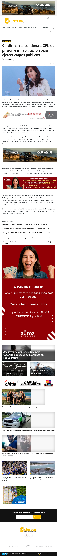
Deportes (27, 27)
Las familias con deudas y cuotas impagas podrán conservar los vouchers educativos (26, 228)
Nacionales (44, 27)
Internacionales (17, 27)
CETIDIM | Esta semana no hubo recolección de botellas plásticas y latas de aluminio (41, 372)
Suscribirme (37, 516)
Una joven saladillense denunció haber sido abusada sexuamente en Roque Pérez (23, 354)
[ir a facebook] (26, 535)
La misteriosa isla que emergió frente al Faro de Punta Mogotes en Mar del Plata (42, 478)
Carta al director (24, 541)
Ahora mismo (6, 27)
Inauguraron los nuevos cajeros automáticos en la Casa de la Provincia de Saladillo (25, 224)
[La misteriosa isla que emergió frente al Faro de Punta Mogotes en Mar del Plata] (42, 468)
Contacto (43, 541)
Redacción (14, 541)
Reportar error (34, 541)
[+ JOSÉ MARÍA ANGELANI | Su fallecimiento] (14, 369)
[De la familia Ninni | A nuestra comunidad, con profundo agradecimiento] (23, 397)
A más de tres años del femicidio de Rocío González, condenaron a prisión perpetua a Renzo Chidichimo (27, 454)
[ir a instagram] (30, 535)
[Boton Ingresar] (49, 18)
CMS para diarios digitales (48, 553)
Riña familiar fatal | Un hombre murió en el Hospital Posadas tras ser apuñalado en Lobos (28, 430)
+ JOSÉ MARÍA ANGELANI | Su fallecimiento (11, 372)
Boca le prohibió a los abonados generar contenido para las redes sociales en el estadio (14, 478)
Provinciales (35, 27)
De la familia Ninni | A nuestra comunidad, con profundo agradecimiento (23, 407)
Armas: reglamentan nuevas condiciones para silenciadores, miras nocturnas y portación (27, 238)
